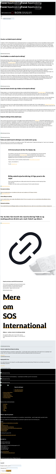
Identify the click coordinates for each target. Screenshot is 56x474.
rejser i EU (37, 120)
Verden (4, 410)
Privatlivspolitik (4, 430)
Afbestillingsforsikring (18, 389)
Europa (4, 405)
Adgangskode (4, 468)
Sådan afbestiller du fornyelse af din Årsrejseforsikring (11, 428)
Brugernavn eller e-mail (5, 465)
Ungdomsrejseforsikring (8, 396)
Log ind (8, 470)
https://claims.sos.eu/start (34, 159)
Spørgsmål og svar (4, 425)
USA (4, 409)
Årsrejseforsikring (6, 397)
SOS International (11, 62)
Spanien (4, 406)
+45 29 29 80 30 (5, 451)
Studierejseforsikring (7, 395)
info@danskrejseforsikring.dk (9, 452)
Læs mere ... (3, 355)
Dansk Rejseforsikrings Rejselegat (7, 426)
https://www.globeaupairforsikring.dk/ (8, 435)
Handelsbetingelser (4, 429)
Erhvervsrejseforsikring (7, 392)
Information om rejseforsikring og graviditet (9, 423)
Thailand (5, 407)
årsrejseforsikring (41, 92)
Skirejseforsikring (6, 393)
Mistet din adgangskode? (6, 473)
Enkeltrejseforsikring (18, 391)
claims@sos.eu (14, 164)
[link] (25, 248)
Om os (2, 424)
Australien (5, 404)
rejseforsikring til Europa (50, 104)
